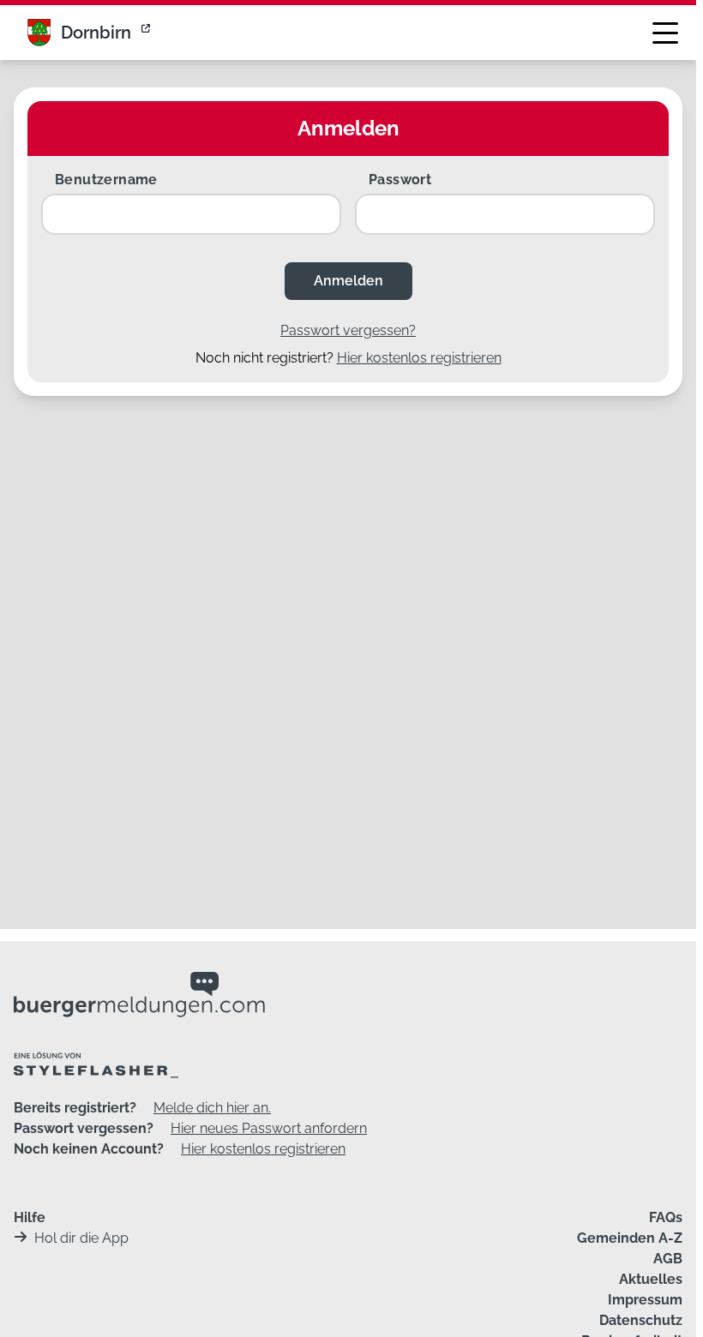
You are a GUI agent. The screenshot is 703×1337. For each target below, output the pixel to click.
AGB (667, 1258)
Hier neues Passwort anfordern (269, 1128)
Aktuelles (650, 1279)
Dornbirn (96, 32)
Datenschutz (640, 1320)
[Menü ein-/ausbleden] (665, 32)
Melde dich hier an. (212, 1108)
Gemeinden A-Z (629, 1238)
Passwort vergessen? (348, 330)
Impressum (645, 1300)
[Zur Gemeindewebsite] (147, 33)
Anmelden (348, 281)
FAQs (665, 1217)
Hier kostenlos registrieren (419, 358)
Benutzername (106, 179)
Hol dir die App (81, 1238)
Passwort (400, 179)
